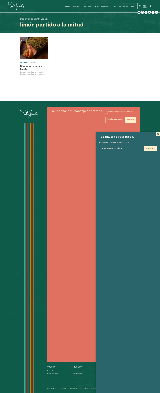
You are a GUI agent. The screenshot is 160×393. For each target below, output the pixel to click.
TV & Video (87, 6)
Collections (78, 373)
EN (140, 6)
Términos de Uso (75, 389)
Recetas (76, 6)
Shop (133, 6)
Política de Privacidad (56, 389)
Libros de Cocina (102, 6)
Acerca (67, 6)
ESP (144, 6)
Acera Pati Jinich (53, 373)
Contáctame (51, 371)
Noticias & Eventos (120, 6)
